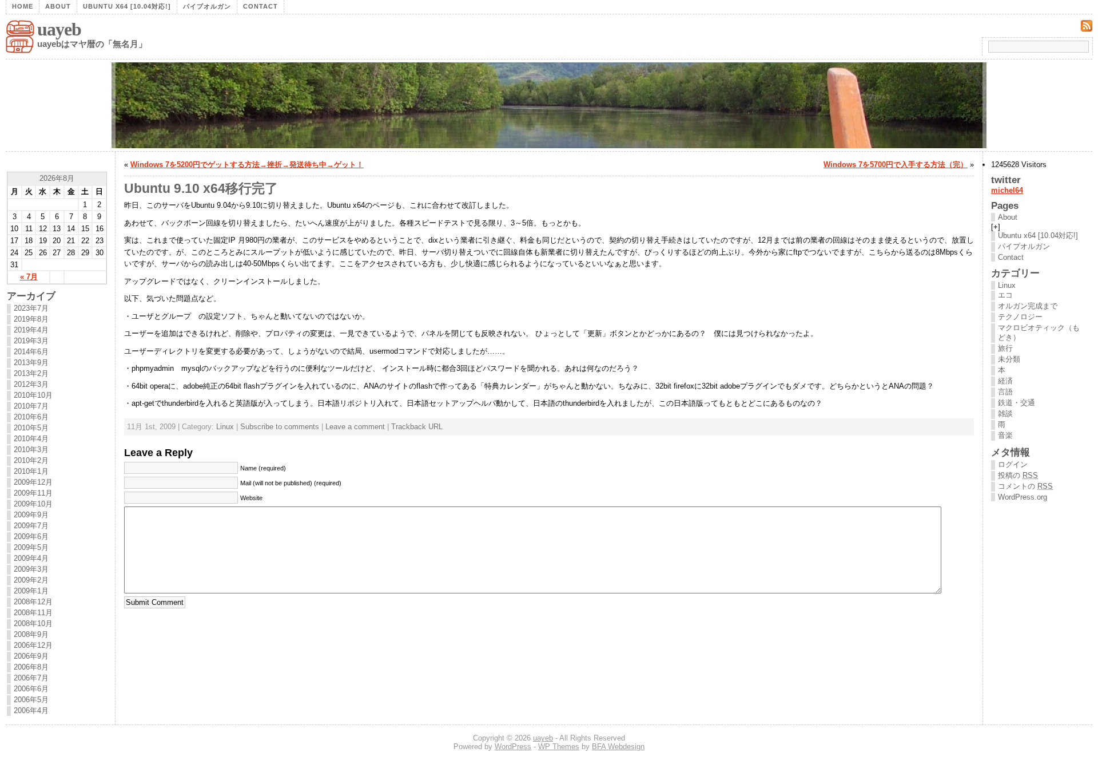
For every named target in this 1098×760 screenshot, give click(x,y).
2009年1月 (31, 591)
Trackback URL (417, 426)
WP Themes (558, 746)
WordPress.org (1022, 497)
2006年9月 (31, 656)
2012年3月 (31, 384)
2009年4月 (31, 558)
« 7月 (29, 276)
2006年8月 (31, 667)
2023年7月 (31, 308)
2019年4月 (31, 330)
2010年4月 (31, 438)
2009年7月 (31, 525)
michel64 (1007, 190)
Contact (260, 6)
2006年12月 (33, 645)
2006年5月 (31, 699)
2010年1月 (31, 471)
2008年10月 (33, 623)
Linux (225, 426)
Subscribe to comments (279, 426)
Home (22, 6)
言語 (1005, 391)
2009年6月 (31, 536)
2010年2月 (31, 460)
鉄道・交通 (1016, 402)
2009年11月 (33, 493)
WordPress (513, 746)
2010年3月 (31, 449)
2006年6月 (31, 688)
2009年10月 (33, 504)
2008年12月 (33, 601)
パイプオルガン (207, 6)
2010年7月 (31, 406)
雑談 (1005, 413)
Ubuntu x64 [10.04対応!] (127, 6)
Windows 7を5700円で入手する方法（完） (896, 164)
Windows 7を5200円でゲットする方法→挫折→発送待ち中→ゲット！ (247, 164)
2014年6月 (31, 351)
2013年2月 (31, 373)
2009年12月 (33, 482)
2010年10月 (33, 395)
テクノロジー (1020, 316)
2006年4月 (31, 710)
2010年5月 (31, 427)
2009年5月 (31, 547)
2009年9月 (31, 514)
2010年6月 (31, 417)
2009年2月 (31, 580)
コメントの (1025, 486)
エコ (1005, 295)
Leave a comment (355, 426)
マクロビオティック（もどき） (1039, 332)
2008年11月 (33, 612)
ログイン (1013, 464)
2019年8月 (31, 319)
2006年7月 (31, 678)
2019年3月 (31, 341)
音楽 (1005, 435)
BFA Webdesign (618, 746)
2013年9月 (31, 362)
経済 (1005, 381)
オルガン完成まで (1027, 306)
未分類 (1009, 359)
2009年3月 (31, 569)
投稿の (1018, 475)
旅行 (1005, 348)
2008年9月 (31, 634)
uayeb (59, 29)
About (58, 6)
